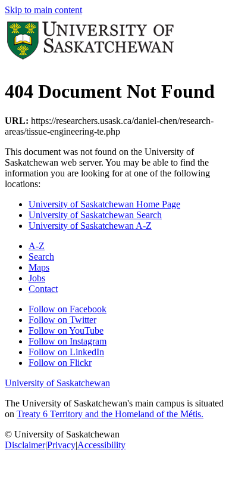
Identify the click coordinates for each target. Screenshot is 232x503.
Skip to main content (43, 10)
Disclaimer (25, 445)
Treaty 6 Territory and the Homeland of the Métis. (110, 414)
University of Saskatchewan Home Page (104, 204)
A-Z (37, 246)
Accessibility (101, 445)
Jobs (37, 278)
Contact (43, 289)
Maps (39, 267)
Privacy (61, 445)
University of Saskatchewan (57, 383)
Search (41, 257)
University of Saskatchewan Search (95, 215)
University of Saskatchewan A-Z (90, 226)
